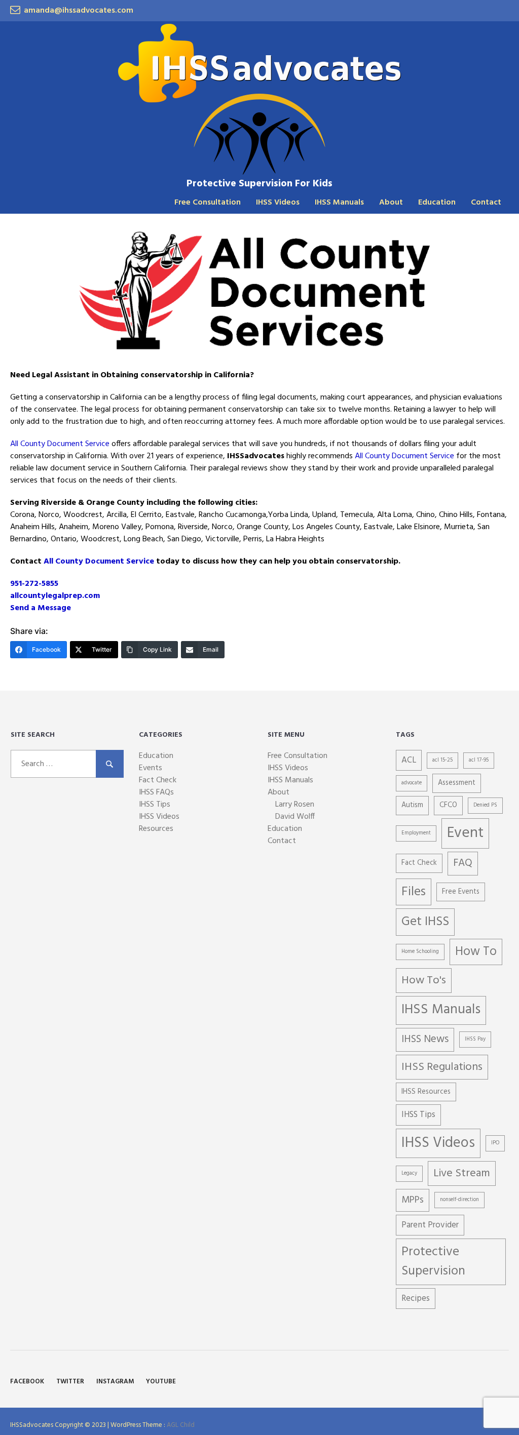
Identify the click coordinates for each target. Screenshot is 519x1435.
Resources (156, 829)
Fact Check (157, 780)
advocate (411, 783)
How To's (423, 980)
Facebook (27, 1381)
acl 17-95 (479, 760)
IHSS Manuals (339, 202)
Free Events (460, 892)
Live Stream (461, 1173)
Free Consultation (207, 202)
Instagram (115, 1381)
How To (476, 952)
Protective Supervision (433, 1262)
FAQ (462, 863)
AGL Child (181, 1425)
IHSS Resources (426, 1092)
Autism (412, 805)
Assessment (456, 783)
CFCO (448, 805)
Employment (416, 833)
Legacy (409, 1173)
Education (437, 202)
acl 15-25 (442, 760)
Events (150, 768)
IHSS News (425, 1039)
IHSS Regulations (442, 1067)
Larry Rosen (294, 805)
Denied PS (485, 805)
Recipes (415, 1298)
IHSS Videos (278, 202)
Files (413, 892)
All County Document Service (59, 444)
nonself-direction (459, 1199)
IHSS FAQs (156, 792)
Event (465, 833)
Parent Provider (430, 1225)
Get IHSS (425, 921)
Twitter (70, 1381)
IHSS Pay (475, 1039)
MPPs (412, 1200)
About (391, 202)
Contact (486, 202)
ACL (408, 760)
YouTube (161, 1381)
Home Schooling (420, 951)
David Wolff (295, 817)
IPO (495, 1143)
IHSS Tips (154, 805)
